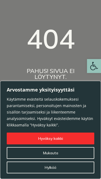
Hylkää (50, 167)
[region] (50, 130)
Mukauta (50, 153)
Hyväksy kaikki (50, 138)
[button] (94, 66)
